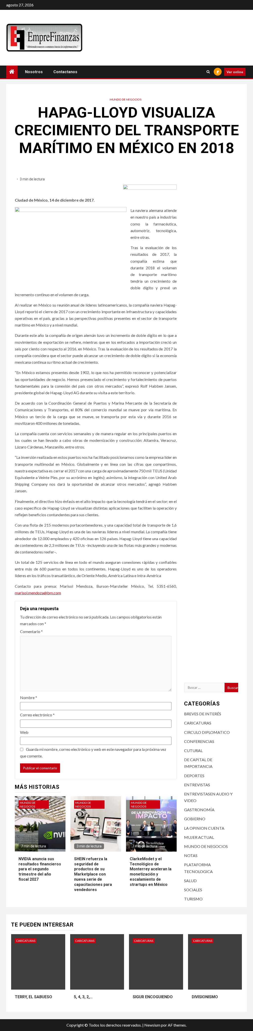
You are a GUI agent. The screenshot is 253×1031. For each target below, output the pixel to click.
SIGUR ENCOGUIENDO (153, 997)
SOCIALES (193, 889)
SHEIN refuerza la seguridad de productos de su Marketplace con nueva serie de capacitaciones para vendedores (93, 874)
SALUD (190, 880)
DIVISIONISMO (205, 997)
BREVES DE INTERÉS (202, 713)
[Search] (208, 71)
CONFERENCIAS (199, 741)
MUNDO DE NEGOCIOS (125, 99)
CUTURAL (193, 750)
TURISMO (193, 898)
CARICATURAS (197, 723)
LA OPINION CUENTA (204, 828)
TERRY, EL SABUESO (33, 997)
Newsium (152, 1025)
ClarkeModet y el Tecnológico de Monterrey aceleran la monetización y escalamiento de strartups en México (150, 872)
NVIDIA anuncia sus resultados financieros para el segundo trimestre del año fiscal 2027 (40, 869)
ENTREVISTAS (197, 784)
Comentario (31, 631)
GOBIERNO (194, 818)
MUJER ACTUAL (199, 837)
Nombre (28, 697)
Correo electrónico (37, 714)
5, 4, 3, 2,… (83, 997)
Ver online (235, 72)
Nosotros (34, 71)
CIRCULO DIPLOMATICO (207, 732)
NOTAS (190, 855)
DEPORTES (194, 775)
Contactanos (65, 71)
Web (24, 732)
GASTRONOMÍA (199, 809)
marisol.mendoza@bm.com (38, 592)
